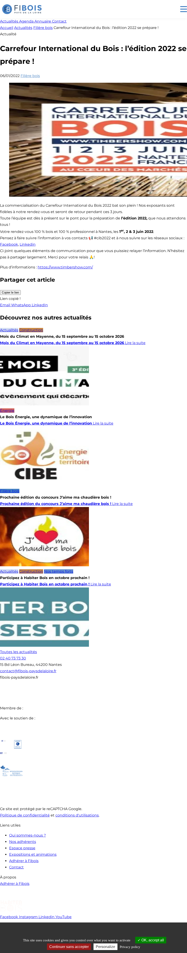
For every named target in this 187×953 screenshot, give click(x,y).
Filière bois (43, 28)
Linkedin (28, 244)
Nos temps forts (58, 571)
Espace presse (22, 848)
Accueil (6, 28)
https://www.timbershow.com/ (65, 267)
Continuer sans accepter (69, 947)
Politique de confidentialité (25, 815)
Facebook (9, 244)
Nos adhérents (22, 842)
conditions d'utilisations (77, 815)
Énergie (7, 410)
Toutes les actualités (18, 652)
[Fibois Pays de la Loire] (22, 9)
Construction (31, 330)
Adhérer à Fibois (24, 861)
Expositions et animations (33, 854)
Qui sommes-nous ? (27, 835)
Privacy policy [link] (130, 947)
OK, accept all (152, 940)
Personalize (105, 947)
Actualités (23, 28)
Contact (16, 867)
